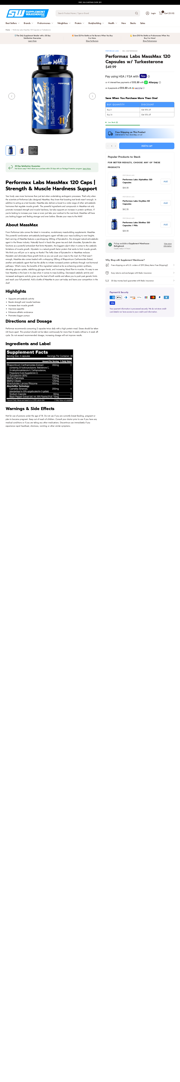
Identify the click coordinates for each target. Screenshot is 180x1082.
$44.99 (126, 188)
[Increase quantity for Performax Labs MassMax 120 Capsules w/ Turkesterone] (115, 146)
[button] (139, 88)
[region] (140, 203)
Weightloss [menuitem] (62, 23)
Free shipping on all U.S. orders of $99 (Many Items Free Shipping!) (139, 265)
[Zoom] (93, 55)
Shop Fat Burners (92, 41)
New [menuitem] (123, 23)
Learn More (32, 41)
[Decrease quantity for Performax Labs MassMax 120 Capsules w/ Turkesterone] (108, 146)
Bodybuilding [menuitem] (94, 23)
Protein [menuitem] (78, 23)
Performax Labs (112, 51)
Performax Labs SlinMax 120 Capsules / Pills (136, 224)
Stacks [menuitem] (133, 23)
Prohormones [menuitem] (43, 23)
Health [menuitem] (111, 23)
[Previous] (11, 96)
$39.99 (126, 231)
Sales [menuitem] (142, 23)
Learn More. (87, 168)
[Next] (92, 96)
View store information (168, 244)
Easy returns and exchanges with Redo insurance (131, 272)
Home (8, 30)
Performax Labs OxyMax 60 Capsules (136, 202)
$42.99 (126, 209)
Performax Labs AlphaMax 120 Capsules (137, 181)
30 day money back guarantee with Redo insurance (132, 280)
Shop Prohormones (150, 41)
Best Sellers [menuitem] (11, 23)
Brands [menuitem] (27, 23)
